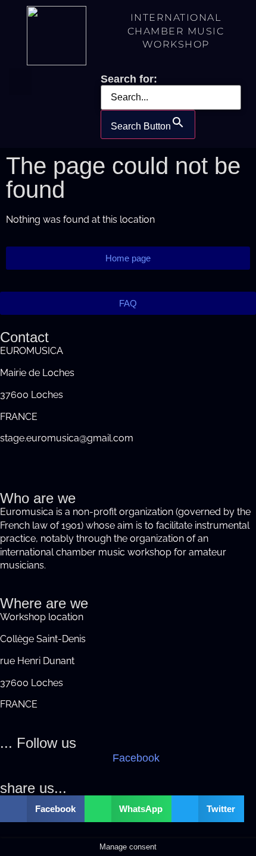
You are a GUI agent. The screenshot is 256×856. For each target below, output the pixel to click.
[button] (20, 81)
